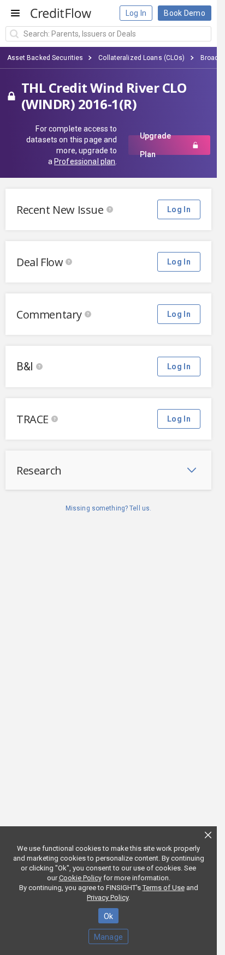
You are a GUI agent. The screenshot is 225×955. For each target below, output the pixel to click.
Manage (108, 937)
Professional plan (84, 161)
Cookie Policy (80, 878)
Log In (136, 13)
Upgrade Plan (155, 145)
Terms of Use (164, 888)
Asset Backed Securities (45, 58)
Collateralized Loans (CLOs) (141, 58)
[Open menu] (15, 13)
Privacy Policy (107, 897)
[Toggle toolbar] (191, 470)
